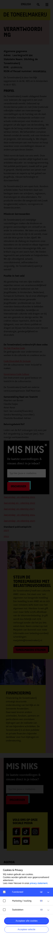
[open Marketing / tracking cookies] (48, 901)
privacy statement (38, 883)
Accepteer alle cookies (27, 921)
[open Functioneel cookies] (48, 892)
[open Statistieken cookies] (48, 910)
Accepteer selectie (26, 929)
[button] (28, 892)
